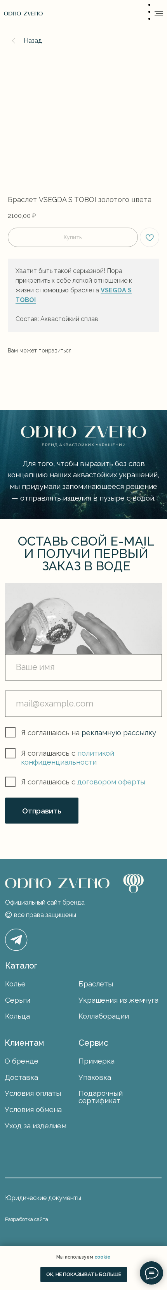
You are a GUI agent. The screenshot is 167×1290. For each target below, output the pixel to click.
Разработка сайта (26, 1219)
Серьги (17, 1000)
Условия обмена (33, 1109)
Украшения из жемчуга (118, 1000)
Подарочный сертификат (100, 1097)
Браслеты (95, 983)
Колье (15, 983)
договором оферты (111, 781)
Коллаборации (103, 1016)
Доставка (21, 1077)
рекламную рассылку (118, 732)
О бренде (21, 1061)
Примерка (96, 1061)
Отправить (41, 810)
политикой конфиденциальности (67, 757)
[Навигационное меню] (159, 13)
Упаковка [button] (94, 1077)
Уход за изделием (35, 1125)
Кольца (17, 1016)
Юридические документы (43, 1198)
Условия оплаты (33, 1093)
